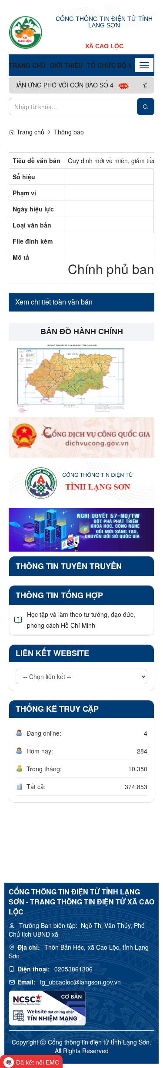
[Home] (26, 32)
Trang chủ (27, 65)
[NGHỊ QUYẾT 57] (81, 529)
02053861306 (73, 968)
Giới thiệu (66, 65)
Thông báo (69, 131)
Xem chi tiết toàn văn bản (54, 302)
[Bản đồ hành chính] (68, 376)
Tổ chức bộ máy (114, 65)
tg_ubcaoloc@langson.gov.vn (80, 982)
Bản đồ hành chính (81, 331)
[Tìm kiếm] (145, 106)
